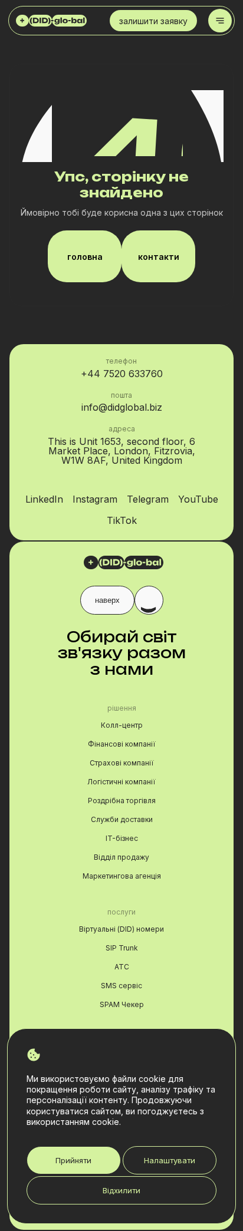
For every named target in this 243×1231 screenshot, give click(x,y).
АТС (121, 966)
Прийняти (73, 1160)
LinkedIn (44, 499)
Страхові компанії (122, 762)
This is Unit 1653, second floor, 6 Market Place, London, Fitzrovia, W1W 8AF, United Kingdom (121, 451)
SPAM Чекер (122, 1004)
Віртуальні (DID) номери (121, 929)
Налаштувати (169, 1160)
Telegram (148, 499)
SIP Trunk (122, 947)
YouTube (198, 499)
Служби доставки (122, 819)
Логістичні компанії (121, 781)
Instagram (95, 499)
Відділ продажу (121, 857)
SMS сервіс (121, 985)
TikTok (122, 520)
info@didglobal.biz (121, 407)
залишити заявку (153, 21)
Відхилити (121, 1190)
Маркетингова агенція (122, 876)
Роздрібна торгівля (122, 800)
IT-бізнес (122, 838)
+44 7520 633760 (122, 373)
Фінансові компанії (122, 744)
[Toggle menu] (220, 20)
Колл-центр (122, 725)
